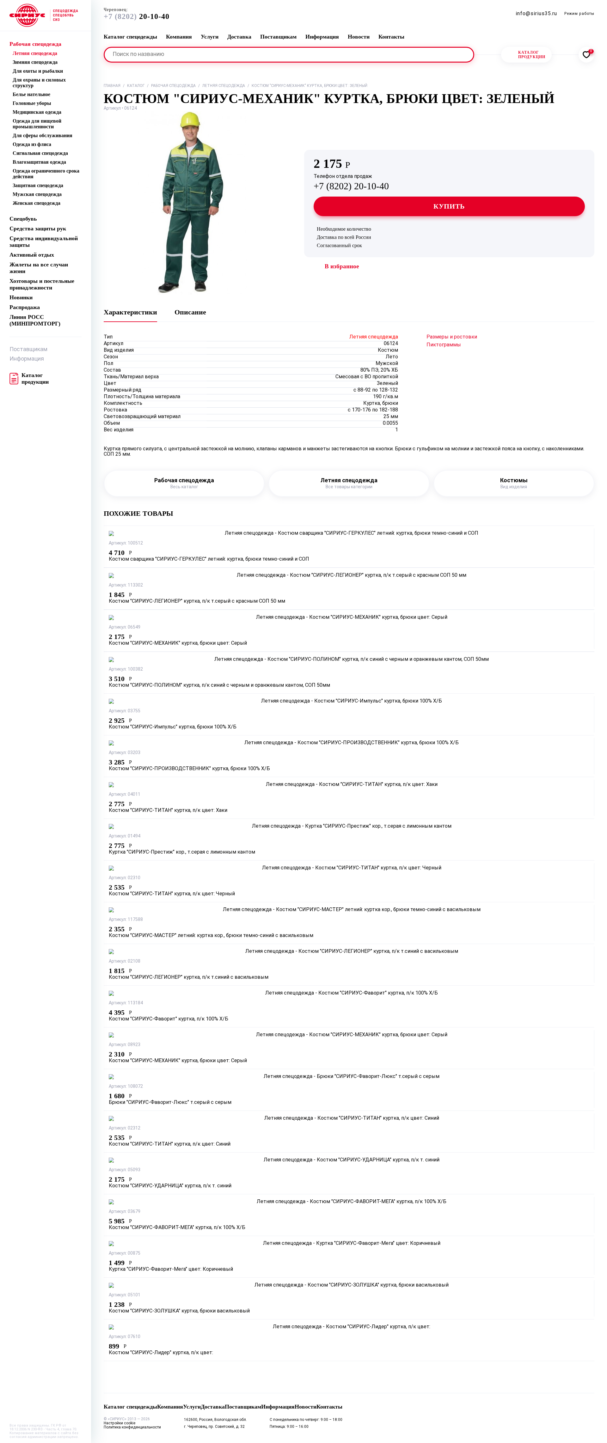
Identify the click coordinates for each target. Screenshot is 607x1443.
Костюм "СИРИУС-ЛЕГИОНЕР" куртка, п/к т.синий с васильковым (188, 977)
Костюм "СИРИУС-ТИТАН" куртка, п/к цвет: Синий (169, 1144)
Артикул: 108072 (126, 1086)
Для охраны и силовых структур (39, 82)
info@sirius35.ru (536, 13)
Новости (359, 36)
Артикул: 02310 (124, 878)
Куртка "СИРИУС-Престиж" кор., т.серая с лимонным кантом (182, 852)
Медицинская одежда (37, 112)
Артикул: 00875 (124, 1253)
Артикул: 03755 (124, 711)
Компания (179, 36)
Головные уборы (32, 103)
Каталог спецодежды (130, 36)
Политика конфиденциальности (132, 1427)
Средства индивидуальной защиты (43, 241)
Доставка (239, 36)
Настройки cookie (119, 1423)
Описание (190, 312)
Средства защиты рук (37, 228)
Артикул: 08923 (124, 1045)
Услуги (209, 36)
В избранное (342, 266)
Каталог (135, 86)
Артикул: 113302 (126, 585)
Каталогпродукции (531, 54)
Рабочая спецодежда (35, 44)
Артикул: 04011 (124, 794)
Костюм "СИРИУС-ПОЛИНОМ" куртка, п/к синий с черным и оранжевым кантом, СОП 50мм (219, 685)
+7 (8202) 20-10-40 (351, 182)
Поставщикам (28, 350)
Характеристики (130, 312)
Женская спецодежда (36, 203)
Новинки (21, 297)
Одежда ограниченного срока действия (46, 173)
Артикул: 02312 (124, 1128)
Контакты (391, 36)
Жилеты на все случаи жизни (38, 267)
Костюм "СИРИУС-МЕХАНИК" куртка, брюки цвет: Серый (178, 643)
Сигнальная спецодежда (40, 153)
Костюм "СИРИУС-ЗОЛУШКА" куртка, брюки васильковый (179, 1311)
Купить (449, 206)
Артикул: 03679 (124, 1211)
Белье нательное (31, 94)
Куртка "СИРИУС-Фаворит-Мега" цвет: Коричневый (171, 1269)
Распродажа (24, 307)
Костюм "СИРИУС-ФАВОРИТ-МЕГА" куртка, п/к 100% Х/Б (177, 1227)
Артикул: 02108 (124, 961)
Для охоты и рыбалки (38, 71)
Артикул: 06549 (124, 627)
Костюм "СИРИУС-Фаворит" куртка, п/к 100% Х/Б (168, 1019)
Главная (112, 86)
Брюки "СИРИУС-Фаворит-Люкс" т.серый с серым (170, 1102)
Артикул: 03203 (124, 753)
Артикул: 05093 (124, 1170)
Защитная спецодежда (38, 185)
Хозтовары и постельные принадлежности (41, 284)
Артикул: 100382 (126, 669)
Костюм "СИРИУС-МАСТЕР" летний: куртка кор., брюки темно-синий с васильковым (211, 935)
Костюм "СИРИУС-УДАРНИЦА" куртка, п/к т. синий (170, 1186)
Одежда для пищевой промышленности (37, 123)
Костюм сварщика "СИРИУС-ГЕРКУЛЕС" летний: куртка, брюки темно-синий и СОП (209, 559)
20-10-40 (136, 14)
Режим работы (579, 14)
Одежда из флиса (32, 144)
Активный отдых (31, 255)
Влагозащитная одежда (39, 162)
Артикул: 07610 (124, 1337)
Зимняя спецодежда (35, 62)
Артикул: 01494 (124, 836)
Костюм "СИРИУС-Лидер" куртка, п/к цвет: (161, 1352)
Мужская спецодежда (37, 194)
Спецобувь (23, 219)
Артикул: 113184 (126, 1003)
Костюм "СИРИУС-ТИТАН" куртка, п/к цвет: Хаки (168, 810)
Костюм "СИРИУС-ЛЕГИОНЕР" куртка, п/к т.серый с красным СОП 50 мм (197, 601)
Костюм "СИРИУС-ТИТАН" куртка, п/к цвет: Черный (172, 894)
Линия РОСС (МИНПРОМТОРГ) (34, 320)
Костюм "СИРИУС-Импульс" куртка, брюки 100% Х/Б (172, 727)
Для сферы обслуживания (42, 135)
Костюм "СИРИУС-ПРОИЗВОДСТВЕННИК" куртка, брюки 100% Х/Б (189, 768)
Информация (26, 359)
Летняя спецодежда (35, 53)
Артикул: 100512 (126, 543)
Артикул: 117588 (126, 919)
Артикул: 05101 (124, 1295)
